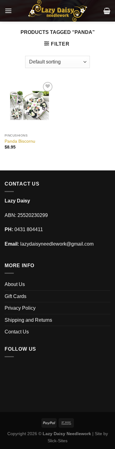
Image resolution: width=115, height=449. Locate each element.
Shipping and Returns (28, 320)
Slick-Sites (57, 440)
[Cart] (106, 11)
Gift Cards (15, 296)
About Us (15, 284)
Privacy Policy (20, 308)
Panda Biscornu (20, 141)
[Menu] (8, 10)
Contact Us (17, 331)
